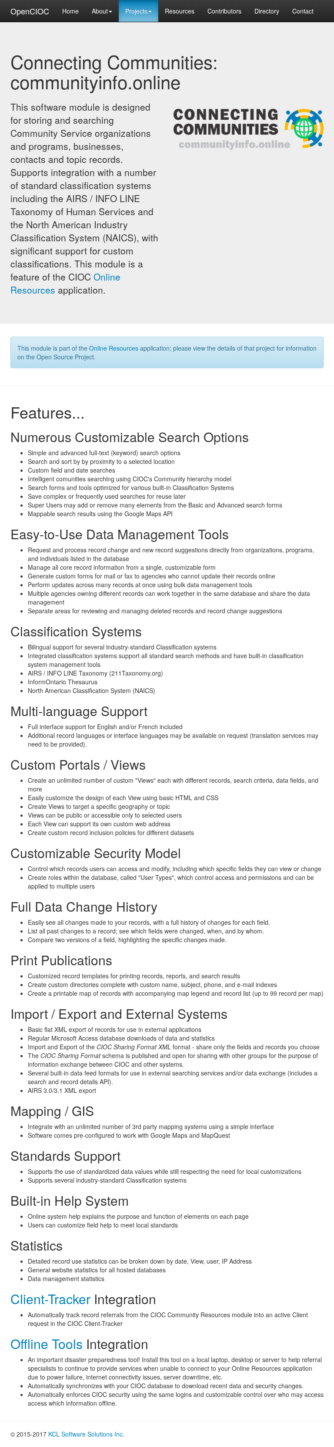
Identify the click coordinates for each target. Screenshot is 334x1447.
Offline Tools (46, 1343)
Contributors (224, 11)
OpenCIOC (29, 11)
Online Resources (113, 348)
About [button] (100, 11)
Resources (179, 11)
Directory (266, 11)
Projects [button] (136, 11)
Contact (303, 11)
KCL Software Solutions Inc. (86, 1434)
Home (70, 11)
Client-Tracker (50, 1298)
